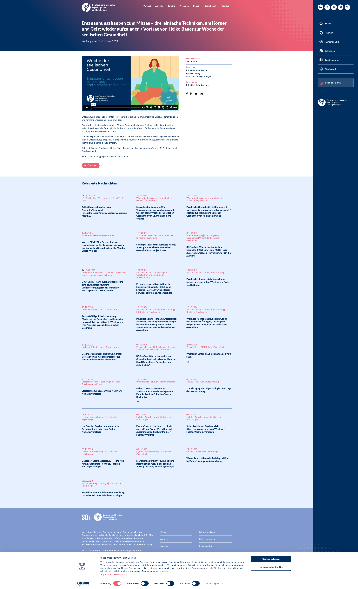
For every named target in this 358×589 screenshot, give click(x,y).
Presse (196, 6)
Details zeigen (212, 583)
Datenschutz (120, 574)
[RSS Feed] (347, 7)
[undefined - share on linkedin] (191, 93)
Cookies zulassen (271, 559)
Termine (171, 6)
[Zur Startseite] (98, 7)
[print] (202, 93)
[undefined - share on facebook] (187, 93)
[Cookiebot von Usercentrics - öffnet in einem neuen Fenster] (82, 583)
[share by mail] (196, 93)
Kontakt (225, 6)
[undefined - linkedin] (320, 7)
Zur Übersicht (90, 165)
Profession (184, 6)
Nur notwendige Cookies (271, 567)
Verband (147, 6)
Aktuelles (159, 6)
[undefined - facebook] (327, 7)
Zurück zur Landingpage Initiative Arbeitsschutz (105, 156)
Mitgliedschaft (209, 6)
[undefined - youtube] (334, 7)
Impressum (106, 574)
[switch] (145, 583)
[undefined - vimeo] (340, 7)
